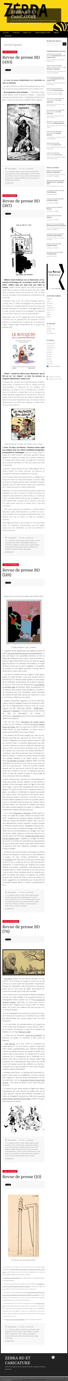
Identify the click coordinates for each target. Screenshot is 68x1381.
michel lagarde (14, 178)
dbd (14, 901)
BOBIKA (49, 317)
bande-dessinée (34, 171)
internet (13, 1149)
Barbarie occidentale (53, 69)
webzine (11, 171)
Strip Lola (27, 32)
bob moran (22, 178)
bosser (10, 901)
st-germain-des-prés (15, 1334)
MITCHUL (49, 331)
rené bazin (8, 549)
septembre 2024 (51, 347)
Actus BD (8, 36)
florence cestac (33, 547)
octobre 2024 (50, 345)
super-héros (9, 1338)
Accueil (6, 32)
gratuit (22, 171)
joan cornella (21, 904)
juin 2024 (49, 354)
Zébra (48, 55)
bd (14, 171)
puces (27, 1149)
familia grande (27, 549)
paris (23, 1149)
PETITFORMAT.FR (51, 333)
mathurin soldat (30, 1147)
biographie (17, 180)
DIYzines (49, 326)
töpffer (14, 904)
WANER (49, 314)
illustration (33, 1149)
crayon (12, 1336)
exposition (11, 1156)
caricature (8, 174)
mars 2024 (49, 361)
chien (13, 1147)
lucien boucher (23, 1153)
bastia (17, 1147)
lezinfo (19, 1151)
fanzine (27, 171)
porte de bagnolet (10, 1151)
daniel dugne (19, 901)
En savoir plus (8, 1379)
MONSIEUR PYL (51, 308)
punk (10, 1147)
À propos (16, 32)
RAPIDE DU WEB (51, 329)
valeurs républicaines (21, 1156)
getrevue (11, 176)
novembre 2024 (51, 343)
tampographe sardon (32, 1145)
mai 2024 (49, 356)
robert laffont (23, 547)
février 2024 (50, 363)
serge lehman (34, 1336)
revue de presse (16, 897)
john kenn (8, 1145)
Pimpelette (50, 133)
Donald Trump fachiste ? (54, 235)
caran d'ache (21, 1336)
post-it (14, 1145)
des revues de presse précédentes (15, 1319)
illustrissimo (23, 906)
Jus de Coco (57, 144)
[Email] (53, 1357)
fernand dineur (30, 899)
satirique (21, 176)
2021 (35, 543)
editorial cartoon (30, 176)
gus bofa (31, 1156)
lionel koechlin (13, 906)
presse (18, 174)
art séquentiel (20, 1145)
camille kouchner (17, 549)
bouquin (15, 547)
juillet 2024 (49, 352)
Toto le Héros (51, 100)
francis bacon (32, 1151)
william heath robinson (12, 545)
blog (6, 1147)
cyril (48, 79)
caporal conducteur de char (55, 67)
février (37, 174)
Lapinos (49, 154)
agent (24, 1332)
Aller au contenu (6, 1)
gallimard (24, 1334)
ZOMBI (48, 301)
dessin (16, 176)
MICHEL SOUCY (51, 310)
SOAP (48, 312)
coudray (22, 545)
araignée (15, 1153)
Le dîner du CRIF (52, 200)
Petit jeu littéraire (58, 123)
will (6, 901)
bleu (16, 1336)
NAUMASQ (49, 299)
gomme (28, 1336)
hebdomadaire (25, 174)
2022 (6, 176)
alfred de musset (29, 901)
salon (11, 1153)
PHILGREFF (49, 305)
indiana (37, 901)
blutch (38, 899)
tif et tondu (22, 899)
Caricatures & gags (42, 32)
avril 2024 (49, 359)
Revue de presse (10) (21, 1177)
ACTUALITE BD (29, 169)
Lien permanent (12, 169)
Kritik (56, 32)
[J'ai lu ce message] (66, 1378)
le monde (24, 1151)
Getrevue (12, 83)
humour (29, 1332)
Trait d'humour (58, 90)
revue (13, 174)
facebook (29, 904)
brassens (19, 1149)
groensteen (8, 547)
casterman (31, 1334)
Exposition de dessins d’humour (12, 1278)
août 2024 (49, 350)
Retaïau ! (49, 217)
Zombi (49, 90)
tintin (7, 1334)
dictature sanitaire (31, 178)
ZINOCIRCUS (50, 303)
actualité (32, 174)
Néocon (49, 209)
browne (37, 545)
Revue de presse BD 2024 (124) (56, 225)
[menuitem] (7, 32)
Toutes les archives (54, 366)
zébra (17, 171)
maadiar (22, 1147)
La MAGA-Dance (52, 245)
